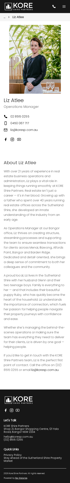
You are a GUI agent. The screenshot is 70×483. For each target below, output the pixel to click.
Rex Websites (21, 478)
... (4, 17)
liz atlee (18, 17)
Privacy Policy (13, 455)
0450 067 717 (19, 123)
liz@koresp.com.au (24, 130)
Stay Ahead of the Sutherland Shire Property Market (33, 459)
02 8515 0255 (19, 116)
